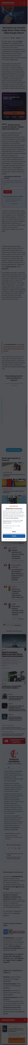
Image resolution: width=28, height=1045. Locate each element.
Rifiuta (14, 531)
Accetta (14, 536)
